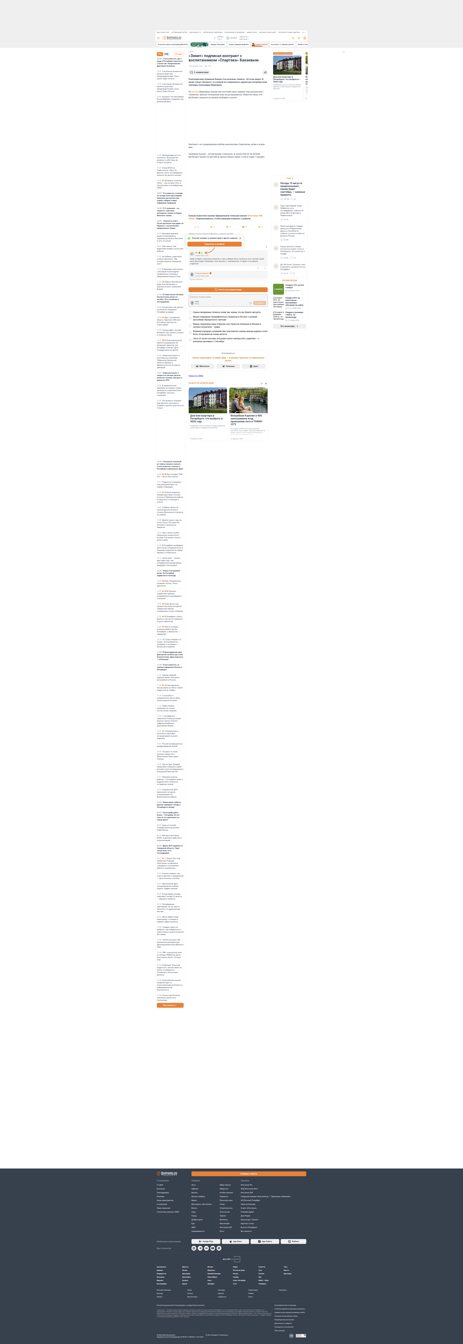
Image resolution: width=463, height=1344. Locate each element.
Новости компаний (201, 383)
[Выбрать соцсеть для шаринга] (265, 72)
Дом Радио (245, 1216)
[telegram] (200, 1248)
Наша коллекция (248, 1204)
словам (195, 91)
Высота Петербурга (249, 1227)
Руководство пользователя (283, 1327)
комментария (201, 72)
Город (193, 1216)
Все (160, 54)
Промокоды (289, 280)
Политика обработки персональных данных (289, 1309)
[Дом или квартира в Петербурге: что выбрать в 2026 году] (208, 400)
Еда (193, 1223)
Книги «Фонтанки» (249, 1208)
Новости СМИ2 (196, 376)
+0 (258, 268)
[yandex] (219, 1248)
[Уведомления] (299, 38)
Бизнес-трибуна (198, 1196)
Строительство (226, 1208)
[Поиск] (293, 38)
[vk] (206, 1248)
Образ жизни (225, 1185)
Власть (194, 1208)
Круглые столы (247, 1223)
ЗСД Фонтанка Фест (267, 32)
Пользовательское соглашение (285, 1305)
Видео (194, 1200)
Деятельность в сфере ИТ (283, 1323)
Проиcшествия (226, 1200)
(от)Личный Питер (179, 32)
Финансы (224, 1220)
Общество (224, 1189)
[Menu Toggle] (158, 38)
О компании (162, 1204)
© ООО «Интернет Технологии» (217, 1335)
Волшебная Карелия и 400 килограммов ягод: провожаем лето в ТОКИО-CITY (247, 420)
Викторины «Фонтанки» (201, 1204)
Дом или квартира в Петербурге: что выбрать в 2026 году (206, 418)
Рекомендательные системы (284, 1320)
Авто (193, 1185)
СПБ (166, 54)
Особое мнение (226, 1193)
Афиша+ (195, 1189)
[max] (193, 1248)
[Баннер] (199, 44)
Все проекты (246, 1231)
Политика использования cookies (286, 1316)
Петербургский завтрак (289, 32)
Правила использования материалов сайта (289, 1312)
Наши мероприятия (165, 1200)
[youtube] (212, 1248)
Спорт (222, 1204)
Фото (222, 1231)
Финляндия (225, 1223)
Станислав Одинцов (202, 273)
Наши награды (279, 1330)
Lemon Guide (252, 32)
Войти (197, 304)
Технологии (225, 1212)
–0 (265, 268)
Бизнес (194, 1193)
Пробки (232, 38)
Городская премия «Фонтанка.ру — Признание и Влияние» (266, 1196)
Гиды (193, 1212)
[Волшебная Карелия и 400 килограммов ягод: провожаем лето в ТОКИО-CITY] (248, 400)
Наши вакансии (163, 1208)
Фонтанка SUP (163, 32)
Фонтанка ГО (195, 32)
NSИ (196, 253)
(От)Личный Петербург (250, 1200)
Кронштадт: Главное (249, 1220)
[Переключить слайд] (306, 65)
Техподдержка (163, 1193)
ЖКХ (193, 1227)
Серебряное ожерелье (213, 32)
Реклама (160, 1196)
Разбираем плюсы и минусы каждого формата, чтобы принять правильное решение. (207, 427)
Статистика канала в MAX (168, 1212)
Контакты (161, 1189)
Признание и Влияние (235, 32)
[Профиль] (305, 38)
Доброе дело (197, 1220)
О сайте (160, 1185)
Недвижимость (198, 1231)
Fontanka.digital (247, 1212)
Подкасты (224, 1196)
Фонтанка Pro (246, 1185)
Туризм (223, 1216)
